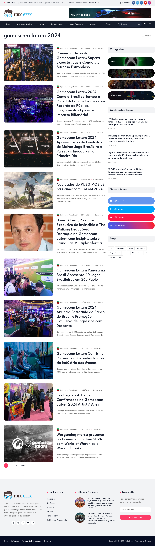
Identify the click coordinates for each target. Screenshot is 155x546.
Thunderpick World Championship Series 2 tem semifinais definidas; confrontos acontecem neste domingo (129, 138)
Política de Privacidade (57, 520)
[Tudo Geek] (18, 13)
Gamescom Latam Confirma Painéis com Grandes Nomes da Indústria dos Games (80, 358)
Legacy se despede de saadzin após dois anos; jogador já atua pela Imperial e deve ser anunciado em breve (129, 155)
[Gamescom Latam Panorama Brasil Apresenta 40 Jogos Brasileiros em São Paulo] (28, 277)
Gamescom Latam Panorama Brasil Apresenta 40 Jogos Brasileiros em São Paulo (81, 275)
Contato (50, 507)
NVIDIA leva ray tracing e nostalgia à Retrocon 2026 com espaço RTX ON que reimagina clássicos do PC (128, 122)
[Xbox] (131, 61)
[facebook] (133, 3)
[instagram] (149, 3)
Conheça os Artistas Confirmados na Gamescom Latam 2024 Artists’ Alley (80, 400)
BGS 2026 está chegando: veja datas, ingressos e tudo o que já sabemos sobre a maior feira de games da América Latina (100, 503)
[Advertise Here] (110, 13)
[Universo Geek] (131, 73)
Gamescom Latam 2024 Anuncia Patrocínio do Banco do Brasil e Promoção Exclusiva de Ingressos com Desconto (81, 317)
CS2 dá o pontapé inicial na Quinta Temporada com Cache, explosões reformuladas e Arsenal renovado (125, 172)
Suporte (50, 511)
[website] (13, 523)
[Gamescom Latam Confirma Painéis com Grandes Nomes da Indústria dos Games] (28, 360)
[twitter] (137, 3)
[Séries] (131, 84)
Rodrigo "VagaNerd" (70, 48)
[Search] (139, 24)
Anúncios (51, 499)
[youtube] (145, 3)
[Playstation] (131, 95)
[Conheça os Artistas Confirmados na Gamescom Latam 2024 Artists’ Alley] (28, 402)
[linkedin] (141, 3)
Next (23, 465)
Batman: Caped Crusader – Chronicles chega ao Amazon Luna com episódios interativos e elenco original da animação (101, 518)
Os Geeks (51, 503)
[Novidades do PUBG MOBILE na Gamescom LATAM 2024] (28, 190)
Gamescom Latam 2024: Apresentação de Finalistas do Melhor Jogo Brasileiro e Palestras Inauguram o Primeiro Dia (79, 147)
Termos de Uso (53, 516)
